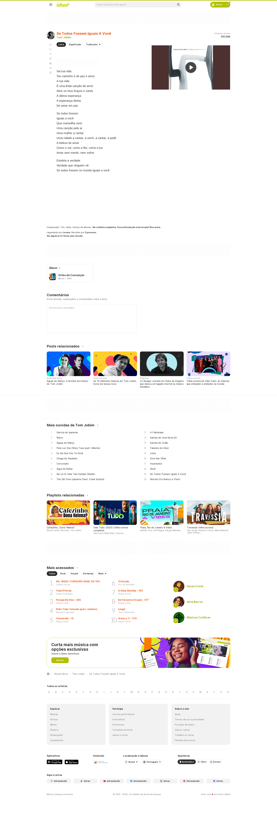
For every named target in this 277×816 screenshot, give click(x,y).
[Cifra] (50, 59)
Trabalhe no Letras (184, 735)
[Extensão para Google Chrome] (100, 762)
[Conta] (227, 5)
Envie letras (118, 724)
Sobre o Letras (182, 730)
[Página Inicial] (48, 673)
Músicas (54, 714)
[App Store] (71, 762)
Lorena (66, 232)
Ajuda (177, 714)
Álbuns (53, 724)
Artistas (54, 719)
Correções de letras (123, 730)
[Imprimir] (50, 63)
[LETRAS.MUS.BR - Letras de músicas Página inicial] (63, 5)
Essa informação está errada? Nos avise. (139, 227)
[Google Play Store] (54, 762)
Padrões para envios (185, 740)
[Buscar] (178, 5)
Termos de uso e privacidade (189, 719)
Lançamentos (56, 740)
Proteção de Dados (184, 724)
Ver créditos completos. (104, 227)
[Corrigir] (50, 68)
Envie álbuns (119, 719)
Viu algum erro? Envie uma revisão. (65, 236)
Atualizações (56, 735)
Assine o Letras (120, 735)
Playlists (54, 730)
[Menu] (51, 5)
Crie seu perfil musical (123, 714)
